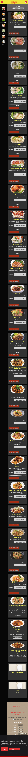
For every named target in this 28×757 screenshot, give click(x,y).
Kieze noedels (11, 26)
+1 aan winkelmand (13, 33)
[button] (2, 2)
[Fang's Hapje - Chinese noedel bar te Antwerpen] (14, 2)
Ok (5, 749)
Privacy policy (14, 749)
